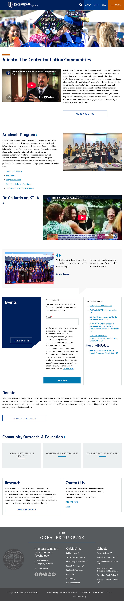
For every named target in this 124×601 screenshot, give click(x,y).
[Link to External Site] (62, 537)
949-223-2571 (72, 502)
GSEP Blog (70, 578)
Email (48, 317)
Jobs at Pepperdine (73, 566)
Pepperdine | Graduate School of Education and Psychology (21, 3)
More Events (21, 340)
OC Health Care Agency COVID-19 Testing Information (103, 318)
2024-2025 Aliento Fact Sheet (18, 184)
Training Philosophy (14, 171)
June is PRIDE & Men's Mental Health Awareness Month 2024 (102, 351)
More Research (26, 509)
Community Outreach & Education (32, 436)
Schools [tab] (102, 549)
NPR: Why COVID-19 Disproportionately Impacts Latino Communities (104, 338)
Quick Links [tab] (73, 549)
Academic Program (18, 134)
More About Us (85, 113)
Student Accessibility (74, 557)
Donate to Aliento (24, 418)
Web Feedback (72, 582)
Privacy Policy (68, 368)
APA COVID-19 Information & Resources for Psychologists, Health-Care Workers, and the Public (104, 326)
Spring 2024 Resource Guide (101, 305)
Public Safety (71, 553)
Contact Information (74, 570)
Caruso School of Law (106, 557)
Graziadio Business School (107, 561)
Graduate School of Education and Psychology (107, 569)
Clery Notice (85, 592)
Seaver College (103, 553)
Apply (88, 5)
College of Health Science (107, 579)
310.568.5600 (41, 568)
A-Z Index (70, 574)
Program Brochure (13, 179)
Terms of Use (97, 592)
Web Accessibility (79, 596)
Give (104, 5)
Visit (96, 5)
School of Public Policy (106, 575)
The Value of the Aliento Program (20, 188)
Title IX (108, 592)
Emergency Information (75, 561)
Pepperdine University (29, 592)
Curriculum (10, 175)
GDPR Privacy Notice (68, 592)
